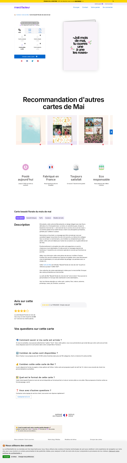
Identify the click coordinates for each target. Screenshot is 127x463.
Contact (85, 7)
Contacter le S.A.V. (24, 397)
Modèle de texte (58, 218)
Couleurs (48, 218)
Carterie (19, 14)
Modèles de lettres (70, 439)
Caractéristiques (31, 218)
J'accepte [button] (6, 456)
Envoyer (76, 7)
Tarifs (41, 218)
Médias (58, 439)
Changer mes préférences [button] (26, 456)
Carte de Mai (25, 14)
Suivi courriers (29, 439)
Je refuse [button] (14, 456)
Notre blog (51, 439)
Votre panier (95, 7)
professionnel (109, 4)
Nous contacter (19, 439)
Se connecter (108, 7)
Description (20, 218)
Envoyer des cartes (96, 439)
